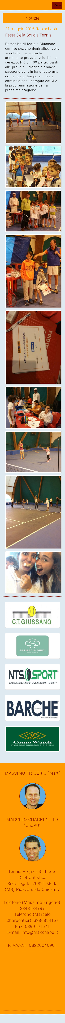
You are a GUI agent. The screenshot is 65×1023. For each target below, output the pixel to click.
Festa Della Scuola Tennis (28, 35)
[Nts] (32, 676)
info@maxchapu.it (40, 932)
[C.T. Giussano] (32, 614)
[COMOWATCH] (32, 738)
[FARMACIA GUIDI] (32, 645)
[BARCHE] (32, 707)
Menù (58, 6)
